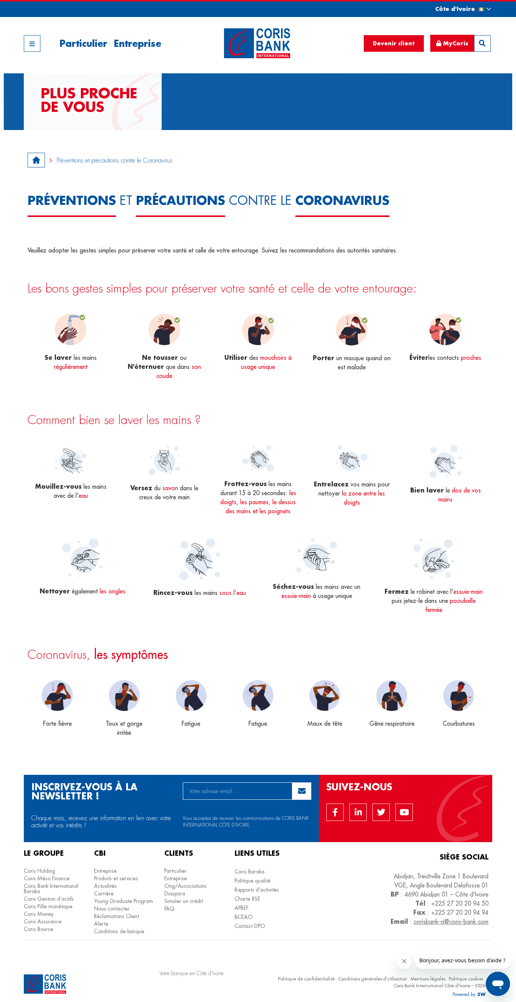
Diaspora (174, 893)
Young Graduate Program (123, 901)
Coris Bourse (38, 929)
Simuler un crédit (183, 901)
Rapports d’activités (257, 889)
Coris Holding (39, 870)
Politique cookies (466, 979)
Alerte (101, 923)
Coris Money (39, 914)
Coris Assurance (43, 921)
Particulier (83, 43)
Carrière (104, 893)
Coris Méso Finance (47, 878)
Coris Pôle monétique (48, 906)
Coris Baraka (249, 871)
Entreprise (137, 43)
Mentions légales (428, 979)
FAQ (169, 908)
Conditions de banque (119, 931)
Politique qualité (252, 880)
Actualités (105, 886)
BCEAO (244, 917)
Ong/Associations (185, 886)
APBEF (242, 907)
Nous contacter (112, 908)
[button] (456, 9)
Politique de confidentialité (306, 979)
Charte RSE (247, 898)
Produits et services (116, 878)
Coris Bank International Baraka (51, 889)
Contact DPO (250, 926)
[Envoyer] (301, 791)
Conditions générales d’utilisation (372, 979)
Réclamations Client (116, 916)
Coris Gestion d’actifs (49, 898)
